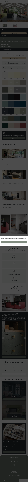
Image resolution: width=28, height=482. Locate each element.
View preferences (14, 244)
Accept (14, 242)
